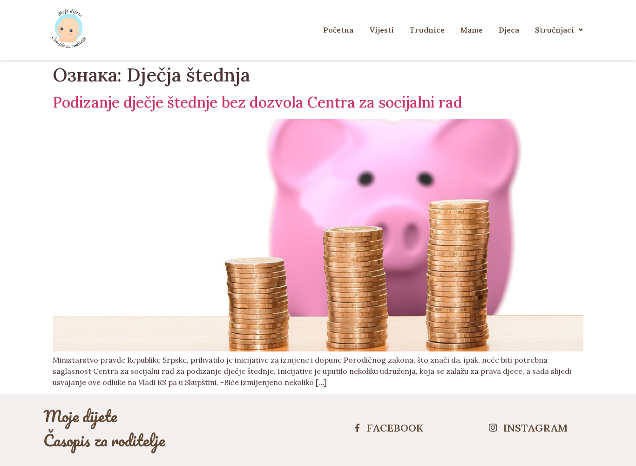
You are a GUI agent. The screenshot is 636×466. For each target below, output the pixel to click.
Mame (471, 29)
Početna (338, 29)
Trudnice (427, 29)
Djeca (509, 29)
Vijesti (381, 29)
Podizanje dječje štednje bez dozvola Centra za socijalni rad (257, 102)
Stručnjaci (554, 29)
